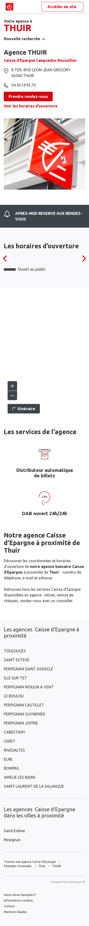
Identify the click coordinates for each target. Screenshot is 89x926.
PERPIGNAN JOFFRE (21, 723)
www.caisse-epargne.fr (20, 894)
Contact (9, 906)
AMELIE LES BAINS (20, 777)
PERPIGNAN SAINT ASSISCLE (28, 669)
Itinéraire (26, 409)
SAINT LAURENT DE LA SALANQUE (34, 786)
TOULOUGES (15, 651)
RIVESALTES (14, 750)
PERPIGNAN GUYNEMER (24, 714)
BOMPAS (11, 768)
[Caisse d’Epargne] (9, 6)
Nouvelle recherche (22, 39)
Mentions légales (15, 911)
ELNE (8, 759)
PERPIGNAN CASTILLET (24, 705)
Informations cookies (18, 900)
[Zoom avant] (12, 386)
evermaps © (76, 881)
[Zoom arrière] (12, 395)
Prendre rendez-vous (28, 96)
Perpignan (12, 840)
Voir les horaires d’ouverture (30, 106)
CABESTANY (14, 732)
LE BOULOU (14, 696)
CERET (9, 741)
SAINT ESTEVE (16, 660)
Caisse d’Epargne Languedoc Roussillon (40, 60)
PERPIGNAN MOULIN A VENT (29, 687)
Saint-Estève (14, 831)
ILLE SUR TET (15, 678)
